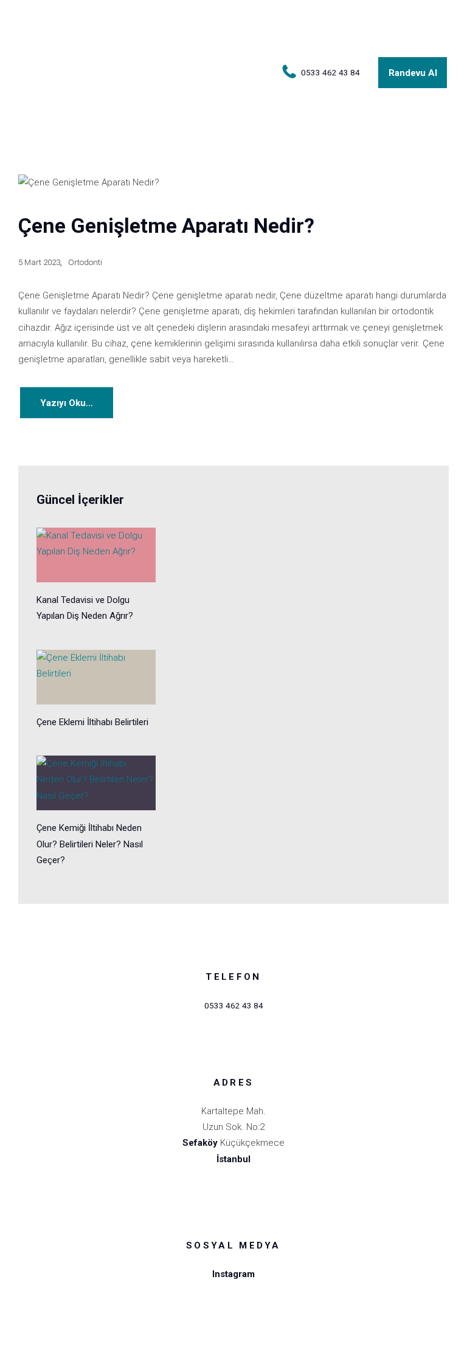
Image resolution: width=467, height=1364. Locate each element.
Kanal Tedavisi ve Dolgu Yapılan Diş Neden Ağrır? (84, 607)
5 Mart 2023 (39, 262)
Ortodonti (85, 262)
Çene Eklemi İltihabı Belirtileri (92, 722)
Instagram (233, 1274)
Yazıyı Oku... (66, 403)
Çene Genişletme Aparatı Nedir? (166, 226)
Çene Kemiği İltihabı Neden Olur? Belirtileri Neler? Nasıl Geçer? (89, 844)
